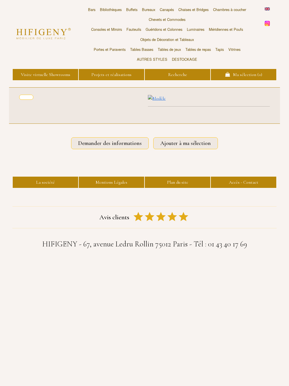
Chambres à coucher (229, 9)
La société (45, 182)
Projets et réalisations (111, 74)
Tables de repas (198, 49)
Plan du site (177, 182)
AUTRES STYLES (152, 59)
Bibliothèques (111, 9)
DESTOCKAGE (184, 59)
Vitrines (234, 49)
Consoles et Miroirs (106, 29)
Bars (91, 9)
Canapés (167, 9)
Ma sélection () (246, 74)
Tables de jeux (169, 49)
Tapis (219, 49)
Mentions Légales (111, 182)
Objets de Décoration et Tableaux (167, 39)
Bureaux (148, 9)
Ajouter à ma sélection (185, 143)
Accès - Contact (243, 182)
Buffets (131, 9)
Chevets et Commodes (167, 19)
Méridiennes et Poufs (226, 29)
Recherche (177, 74)
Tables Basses (141, 49)
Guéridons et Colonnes (164, 29)
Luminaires (195, 29)
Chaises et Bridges (193, 9)
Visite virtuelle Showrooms (45, 74)
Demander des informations (110, 143)
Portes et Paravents (110, 49)
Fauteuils (133, 29)
